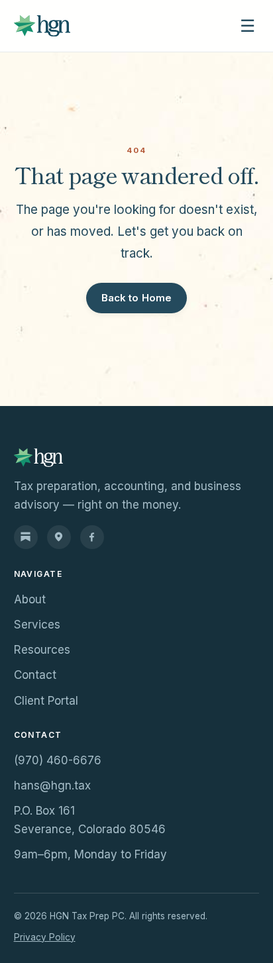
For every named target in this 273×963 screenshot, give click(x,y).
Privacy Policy (45, 937)
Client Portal (46, 700)
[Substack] (26, 537)
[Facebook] (92, 537)
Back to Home (136, 297)
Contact (35, 675)
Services (37, 624)
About (30, 599)
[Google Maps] (59, 537)
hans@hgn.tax (52, 785)
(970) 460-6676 (57, 760)
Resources (42, 649)
